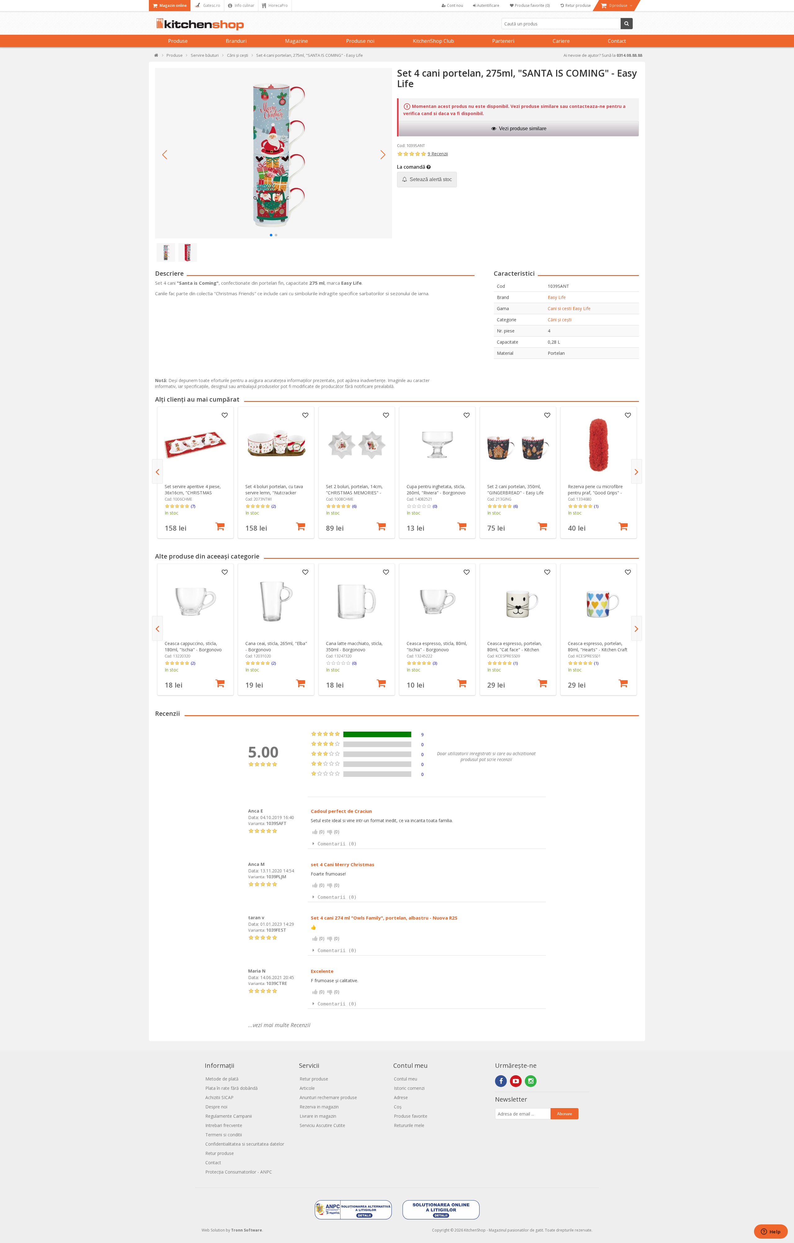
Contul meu (405, 1079)
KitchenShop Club (433, 41)
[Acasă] (156, 56)
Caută (627, 23)
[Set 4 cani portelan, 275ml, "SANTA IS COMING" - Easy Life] (273, 153)
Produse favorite (410, 1116)
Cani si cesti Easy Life (569, 308)
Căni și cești (559, 320)
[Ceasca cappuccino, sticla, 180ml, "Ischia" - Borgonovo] (196, 602)
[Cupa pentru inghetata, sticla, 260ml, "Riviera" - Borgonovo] (437, 445)
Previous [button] (157, 471)
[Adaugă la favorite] (225, 415)
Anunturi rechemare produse (328, 1097)
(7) (193, 506)
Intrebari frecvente (223, 1125)
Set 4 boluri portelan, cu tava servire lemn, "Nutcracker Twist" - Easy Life (274, 492)
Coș (398, 1107)
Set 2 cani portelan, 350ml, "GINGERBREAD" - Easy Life (515, 489)
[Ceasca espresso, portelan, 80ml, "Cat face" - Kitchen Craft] (518, 602)
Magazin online (173, 5)
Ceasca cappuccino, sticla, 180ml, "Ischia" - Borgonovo (193, 646)
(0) (435, 506)
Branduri (236, 41)
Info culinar (244, 5)
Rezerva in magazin (319, 1107)
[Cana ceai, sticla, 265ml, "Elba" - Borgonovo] (276, 602)
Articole (307, 1088)
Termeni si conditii (223, 1135)
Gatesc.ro (211, 5)
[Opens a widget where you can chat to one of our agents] (771, 1232)
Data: (253, 817)
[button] (164, 154)
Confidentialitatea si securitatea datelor (244, 1144)
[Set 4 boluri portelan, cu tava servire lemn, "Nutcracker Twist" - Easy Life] (276, 445)
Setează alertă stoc (430, 179)
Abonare (564, 1114)
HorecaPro (278, 5)
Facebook (501, 1081)
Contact (617, 41)
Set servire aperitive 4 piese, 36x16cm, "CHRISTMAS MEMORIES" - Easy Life (193, 492)
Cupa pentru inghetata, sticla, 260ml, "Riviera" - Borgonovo (436, 489)
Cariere (561, 41)
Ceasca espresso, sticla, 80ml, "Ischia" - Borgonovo (437, 646)
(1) (596, 506)
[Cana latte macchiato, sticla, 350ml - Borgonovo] (357, 602)
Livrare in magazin (318, 1116)
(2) (273, 506)
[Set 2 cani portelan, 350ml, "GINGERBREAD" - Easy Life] (518, 445)
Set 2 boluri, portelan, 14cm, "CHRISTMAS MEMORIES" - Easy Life (354, 492)
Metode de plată (222, 1079)
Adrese (401, 1097)
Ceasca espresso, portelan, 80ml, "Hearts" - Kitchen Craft (597, 646)
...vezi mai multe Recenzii (279, 1025)
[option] (195, 472)
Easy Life (557, 297)
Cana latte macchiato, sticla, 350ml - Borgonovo (354, 646)
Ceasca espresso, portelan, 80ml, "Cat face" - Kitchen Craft (514, 649)
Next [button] (636, 471)
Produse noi (360, 41)
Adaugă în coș (220, 526)
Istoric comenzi (409, 1088)
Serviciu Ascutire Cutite (322, 1125)
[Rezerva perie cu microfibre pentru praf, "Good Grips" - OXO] (599, 445)
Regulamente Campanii (228, 1116)
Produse (178, 41)
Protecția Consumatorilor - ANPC (238, 1172)
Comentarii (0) (337, 844)
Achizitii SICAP (219, 1097)
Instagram (531, 1081)
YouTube (516, 1081)
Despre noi (216, 1107)
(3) (435, 663)
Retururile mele (409, 1125)
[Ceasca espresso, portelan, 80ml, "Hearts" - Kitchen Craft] (599, 602)
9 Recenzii (438, 154)
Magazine (296, 41)
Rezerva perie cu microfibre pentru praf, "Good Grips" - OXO (595, 492)
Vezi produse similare (522, 128)
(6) (354, 506)
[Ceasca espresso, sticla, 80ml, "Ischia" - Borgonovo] (437, 602)
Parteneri (503, 41)
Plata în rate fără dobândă (231, 1088)
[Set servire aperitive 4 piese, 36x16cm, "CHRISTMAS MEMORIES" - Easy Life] (196, 445)
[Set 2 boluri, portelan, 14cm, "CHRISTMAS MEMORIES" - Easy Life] (357, 445)
